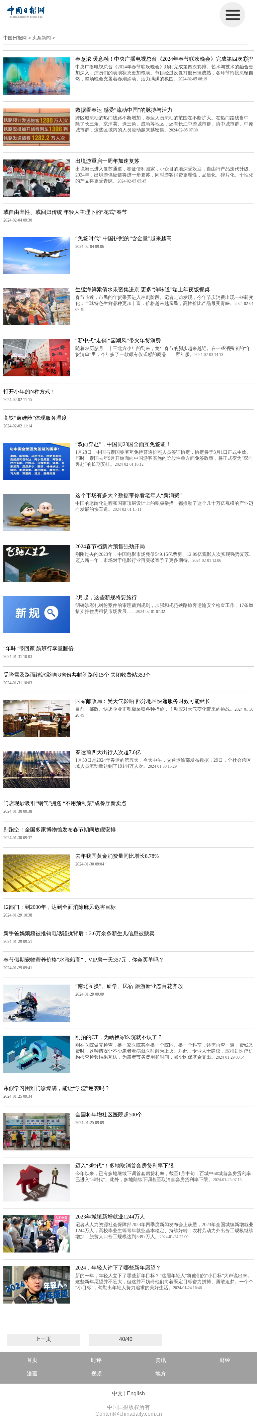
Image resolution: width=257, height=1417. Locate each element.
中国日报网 (15, 37)
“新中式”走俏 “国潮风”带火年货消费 (118, 340)
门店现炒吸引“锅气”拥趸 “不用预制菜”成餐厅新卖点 (64, 803)
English (136, 1393)
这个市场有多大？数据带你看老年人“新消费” (128, 495)
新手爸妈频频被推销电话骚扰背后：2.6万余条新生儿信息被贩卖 (79, 933)
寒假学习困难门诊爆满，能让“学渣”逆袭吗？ (56, 1088)
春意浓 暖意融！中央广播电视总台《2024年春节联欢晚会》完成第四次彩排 (164, 59)
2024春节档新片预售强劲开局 (110, 546)
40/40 (126, 1339)
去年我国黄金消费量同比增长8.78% (117, 856)
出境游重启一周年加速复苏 (107, 161)
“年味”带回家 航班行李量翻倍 (38, 648)
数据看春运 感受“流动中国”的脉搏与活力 (123, 110)
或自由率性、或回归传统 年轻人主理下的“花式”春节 (65, 212)
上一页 (43, 1339)
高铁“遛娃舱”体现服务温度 (35, 418)
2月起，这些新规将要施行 (106, 597)
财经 (225, 1360)
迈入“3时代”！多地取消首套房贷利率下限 (124, 1165)
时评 (96, 1360)
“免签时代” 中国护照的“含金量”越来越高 (123, 238)
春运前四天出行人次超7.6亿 (108, 752)
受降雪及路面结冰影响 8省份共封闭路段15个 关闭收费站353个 (77, 675)
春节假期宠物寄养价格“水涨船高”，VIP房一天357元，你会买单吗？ (83, 960)
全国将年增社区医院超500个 (108, 1114)
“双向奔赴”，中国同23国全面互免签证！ (123, 444)
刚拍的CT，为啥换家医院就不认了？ (119, 1037)
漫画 (32, 1373)
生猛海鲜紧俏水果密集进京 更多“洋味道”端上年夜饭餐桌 (142, 289)
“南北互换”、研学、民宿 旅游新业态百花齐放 (129, 986)
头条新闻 (41, 37)
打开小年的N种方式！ (29, 391)
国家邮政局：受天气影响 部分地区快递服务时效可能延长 (142, 701)
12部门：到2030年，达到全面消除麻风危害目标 (59, 907)
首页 (32, 1360)
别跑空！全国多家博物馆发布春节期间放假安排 (59, 829)
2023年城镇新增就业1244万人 (110, 1216)
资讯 (160, 1360)
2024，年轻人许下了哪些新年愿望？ (118, 1268)
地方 (160, 1373)
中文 (117, 1393)
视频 (96, 1373)
